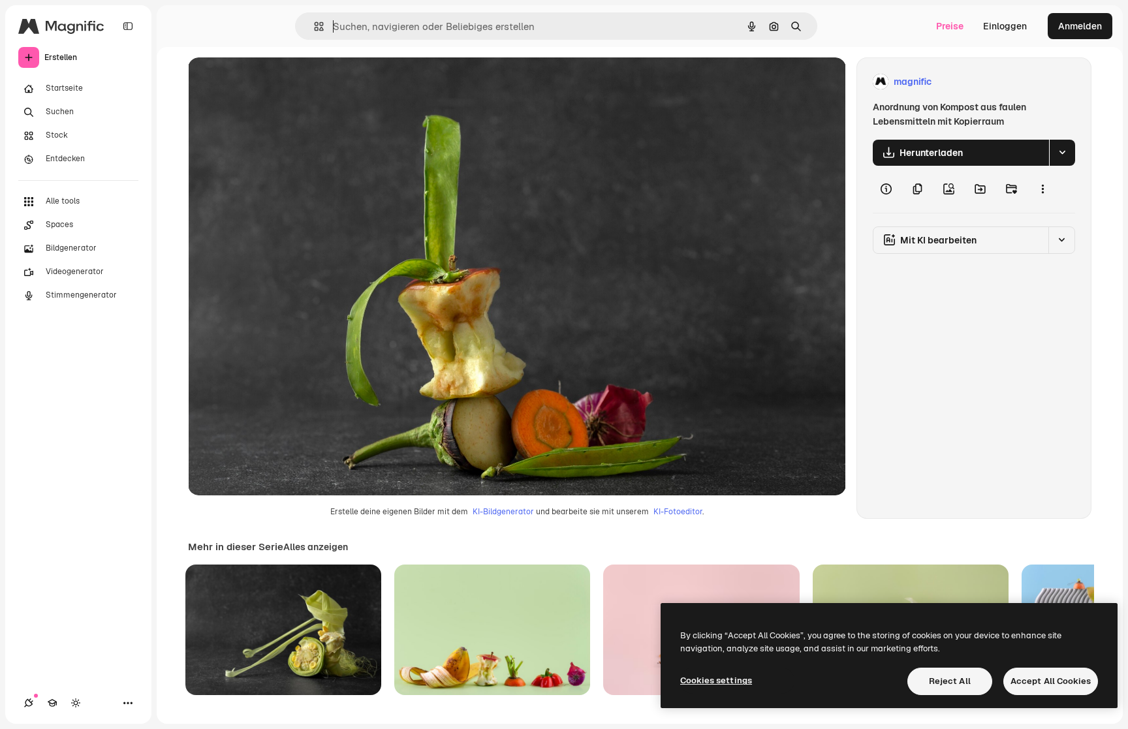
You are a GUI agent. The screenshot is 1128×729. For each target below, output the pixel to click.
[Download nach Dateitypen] (1062, 153)
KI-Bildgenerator (503, 511)
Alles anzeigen (315, 547)
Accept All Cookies (1050, 681)
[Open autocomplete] (314, 26)
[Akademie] (52, 702)
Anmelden (1080, 26)
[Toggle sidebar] (128, 26)
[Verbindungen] (28, 702)
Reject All (950, 681)
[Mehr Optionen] (1042, 189)
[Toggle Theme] (75, 702)
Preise (950, 26)
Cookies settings (716, 680)
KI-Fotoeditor (677, 511)
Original (271, 82)
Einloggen (1005, 26)
